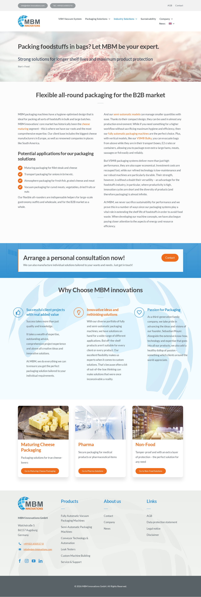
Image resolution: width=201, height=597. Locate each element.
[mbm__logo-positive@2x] (29, 16)
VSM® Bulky (144, 138)
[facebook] (20, 561)
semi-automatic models (127, 114)
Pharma (86, 444)
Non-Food (145, 444)
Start (20, 66)
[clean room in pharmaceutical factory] (100, 407)
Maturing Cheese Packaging (38, 447)
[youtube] (33, 561)
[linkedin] (40, 561)
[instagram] (27, 561)
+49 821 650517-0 (34, 543)
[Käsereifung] (43, 407)
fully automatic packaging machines (128, 133)
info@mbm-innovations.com (38, 549)
